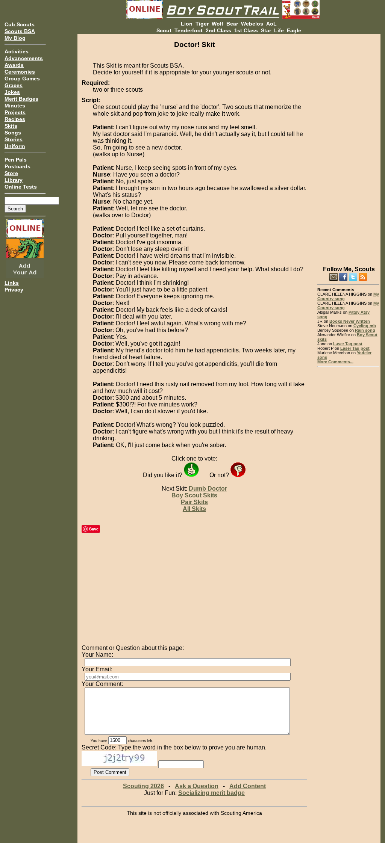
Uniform (15, 146)
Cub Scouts (20, 24)
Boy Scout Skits (194, 495)
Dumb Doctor (208, 488)
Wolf (217, 24)
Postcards (17, 166)
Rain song (365, 330)
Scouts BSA (20, 31)
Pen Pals (16, 160)
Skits (11, 126)
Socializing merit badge (211, 793)
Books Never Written (349, 321)
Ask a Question (196, 786)
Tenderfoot (188, 30)
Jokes (12, 92)
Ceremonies (20, 72)
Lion (186, 24)
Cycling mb (364, 325)
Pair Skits (194, 502)
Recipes (15, 119)
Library (14, 180)
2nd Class (218, 30)
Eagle (294, 30)
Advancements (24, 58)
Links (12, 283)
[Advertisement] (348, 146)
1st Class (246, 30)
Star (266, 30)
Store (11, 173)
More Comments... (335, 362)
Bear (232, 24)
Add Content (247, 786)
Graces (14, 85)
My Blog (15, 38)
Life (279, 30)
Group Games (22, 79)
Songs (13, 133)
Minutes (15, 106)
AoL (271, 24)
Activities (17, 51)
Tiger (202, 24)
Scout (163, 30)
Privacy (14, 290)
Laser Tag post (347, 343)
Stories (14, 139)
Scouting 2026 (143, 786)
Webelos (252, 24)
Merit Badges (21, 99)
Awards (14, 65)
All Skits (194, 509)
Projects (15, 112)
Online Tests (21, 187)
